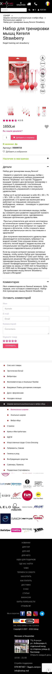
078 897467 (19, 667)
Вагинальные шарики (19, 409)
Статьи (26, 593)
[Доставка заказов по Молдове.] (29, 4)
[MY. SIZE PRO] (5, 519)
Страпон (10, 426)
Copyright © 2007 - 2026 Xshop (26, 629)
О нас (26, 589)
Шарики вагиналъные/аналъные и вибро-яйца (26, 404)
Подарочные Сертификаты (18, 470)
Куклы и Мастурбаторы (16, 432)
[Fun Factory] (27, 495)
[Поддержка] (48, 670)
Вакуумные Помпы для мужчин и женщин (24, 387)
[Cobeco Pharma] (27, 507)
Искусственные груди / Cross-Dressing (22, 443)
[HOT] (38, 484)
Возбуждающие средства (17, 459)
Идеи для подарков (26, 560)
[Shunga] (27, 484)
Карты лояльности (26, 602)
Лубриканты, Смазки (15, 448)
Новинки (26, 543)
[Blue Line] (38, 507)
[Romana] (47, 3)
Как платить (26, 581)
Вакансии (26, 597)
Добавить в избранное (16, 151)
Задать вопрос (34, 667)
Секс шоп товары (14, 365)
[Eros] (5, 495)
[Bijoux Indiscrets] (16, 507)
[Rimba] (38, 519)
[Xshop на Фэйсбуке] (22, 613)
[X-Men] (38, 530)
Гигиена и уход (13, 454)
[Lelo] (5, 507)
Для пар (26, 547)
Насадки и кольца (14, 398)
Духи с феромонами (15, 393)
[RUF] (16, 495)
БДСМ (9, 437)
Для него (26, 555)
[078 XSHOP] (36, 5)
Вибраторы (11, 376)
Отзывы (25, 606)
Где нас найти (26, 564)
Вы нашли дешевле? (13, 131)
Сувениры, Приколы (15, 465)
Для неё (26, 551)
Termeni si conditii (26, 572)
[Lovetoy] (16, 530)
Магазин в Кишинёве (24, 636)
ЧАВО (26, 568)
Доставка (26, 585)
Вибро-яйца (15, 421)
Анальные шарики (18, 415)
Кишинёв (21, 5)
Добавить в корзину (24, 137)
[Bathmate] (5, 484)
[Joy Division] (16, 484)
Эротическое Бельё (15, 371)
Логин (43, 10)
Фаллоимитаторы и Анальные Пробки (22, 382)
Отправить (10, 346)
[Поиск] (30, 10)
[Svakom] (16, 519)
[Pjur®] (38, 495)
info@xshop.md (21, 670)
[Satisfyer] (5, 530)
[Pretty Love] (27, 519)
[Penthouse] (27, 530)
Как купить (26, 576)
